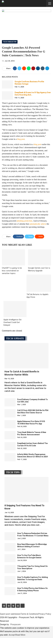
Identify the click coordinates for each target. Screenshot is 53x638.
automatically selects (37, 224)
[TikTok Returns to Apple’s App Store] (38, 283)
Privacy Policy (44, 614)
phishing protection (24, 221)
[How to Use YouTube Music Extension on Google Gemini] (10, 558)
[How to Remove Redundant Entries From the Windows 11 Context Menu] (10, 536)
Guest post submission (10, 614)
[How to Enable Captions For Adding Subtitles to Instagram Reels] (10, 580)
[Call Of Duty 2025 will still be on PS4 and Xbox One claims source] (10, 413)
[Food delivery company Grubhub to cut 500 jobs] (10, 402)
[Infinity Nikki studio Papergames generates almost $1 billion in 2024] (10, 457)
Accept (12, 635)
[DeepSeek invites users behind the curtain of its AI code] (10, 446)
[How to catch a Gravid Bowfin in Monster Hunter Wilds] (26, 355)
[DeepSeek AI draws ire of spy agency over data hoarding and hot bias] (7, 95)
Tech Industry (10, 42)
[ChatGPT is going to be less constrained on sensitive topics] (13, 257)
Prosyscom (15, 624)
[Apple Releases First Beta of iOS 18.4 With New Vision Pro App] (10, 424)
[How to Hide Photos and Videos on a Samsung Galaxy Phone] (10, 591)
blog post (21, 139)
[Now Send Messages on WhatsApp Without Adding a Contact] (10, 547)
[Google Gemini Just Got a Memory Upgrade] (39, 257)
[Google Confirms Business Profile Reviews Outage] (7, 84)
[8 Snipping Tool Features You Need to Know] (26, 489)
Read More (20, 635)
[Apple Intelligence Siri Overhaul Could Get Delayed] (14, 309)
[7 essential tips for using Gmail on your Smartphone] (10, 569)
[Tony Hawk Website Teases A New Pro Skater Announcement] (10, 435)
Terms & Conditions (29, 614)
